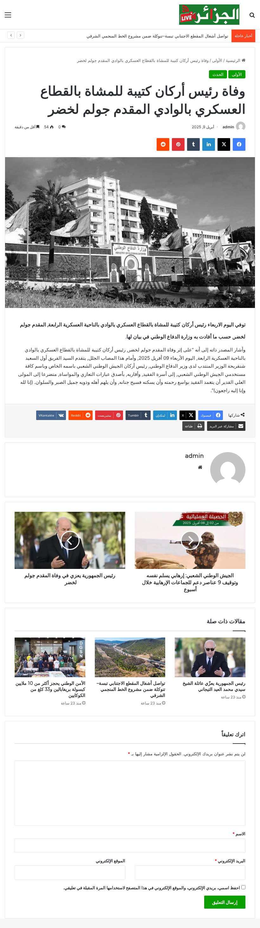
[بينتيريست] (178, 144)
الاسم (238, 833)
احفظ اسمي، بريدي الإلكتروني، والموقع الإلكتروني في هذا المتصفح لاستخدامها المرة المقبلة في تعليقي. (151, 887)
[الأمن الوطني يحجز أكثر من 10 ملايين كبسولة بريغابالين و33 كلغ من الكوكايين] (50, 658)
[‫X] (224, 144)
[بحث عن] (252, 17)
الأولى (217, 60)
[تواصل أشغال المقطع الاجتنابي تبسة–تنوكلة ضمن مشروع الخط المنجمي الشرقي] (130, 658)
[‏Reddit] (163, 144)
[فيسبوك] (239, 144)
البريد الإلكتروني (230, 860)
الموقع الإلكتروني (110, 860)
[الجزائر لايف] (209, 14)
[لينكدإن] (208, 144)
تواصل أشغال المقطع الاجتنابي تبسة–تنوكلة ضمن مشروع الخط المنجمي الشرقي (131, 689)
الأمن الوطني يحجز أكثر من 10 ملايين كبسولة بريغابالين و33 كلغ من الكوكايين (50, 689)
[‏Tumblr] (193, 144)
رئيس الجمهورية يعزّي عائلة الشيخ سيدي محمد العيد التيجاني (214, 686)
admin (228, 126)
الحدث (218, 74)
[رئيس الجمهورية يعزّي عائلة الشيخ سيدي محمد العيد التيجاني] (210, 658)
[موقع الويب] (200, 467)
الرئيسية (234, 60)
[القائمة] (8, 17)
